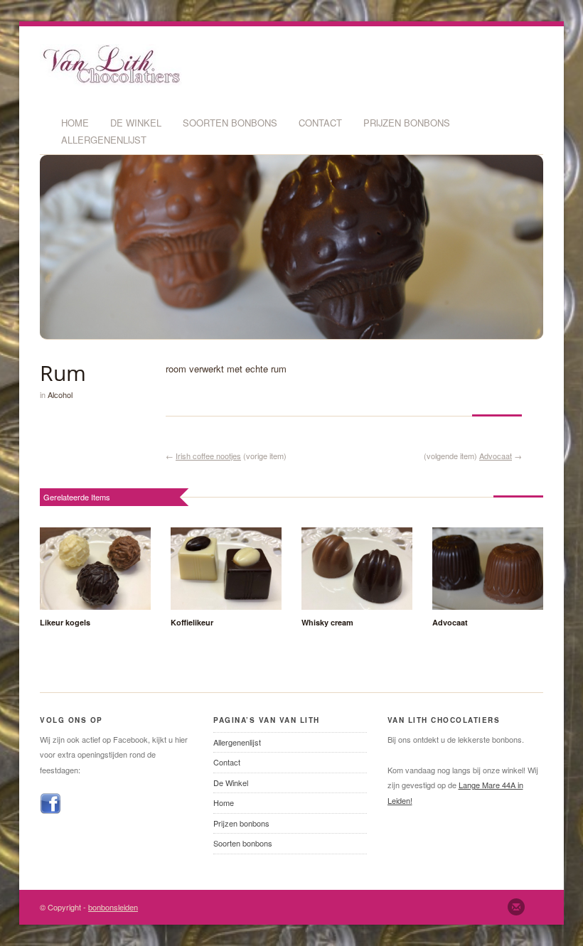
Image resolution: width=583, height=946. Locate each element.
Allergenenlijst (103, 139)
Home (75, 122)
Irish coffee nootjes (208, 455)
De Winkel (135, 122)
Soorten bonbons (230, 122)
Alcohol (60, 394)
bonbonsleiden (113, 907)
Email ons (516, 906)
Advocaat (495, 455)
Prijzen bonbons (406, 122)
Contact (320, 122)
